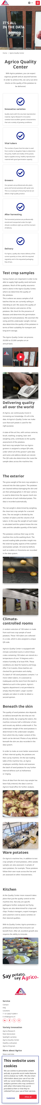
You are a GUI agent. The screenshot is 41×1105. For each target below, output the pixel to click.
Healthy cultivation (10, 1043)
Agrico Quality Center (17, 53)
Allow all (28, 1097)
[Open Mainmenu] (38, 3)
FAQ (4, 1008)
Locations (6, 1011)
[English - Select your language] (31, 3)
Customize (11, 1098)
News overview (8, 1054)
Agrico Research (9, 1031)
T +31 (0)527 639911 (10, 1014)
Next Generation (9, 1034)
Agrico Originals (9, 1046)
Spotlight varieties (10, 1037)
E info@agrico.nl (9, 1017)
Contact (6, 1005)
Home (5, 53)
